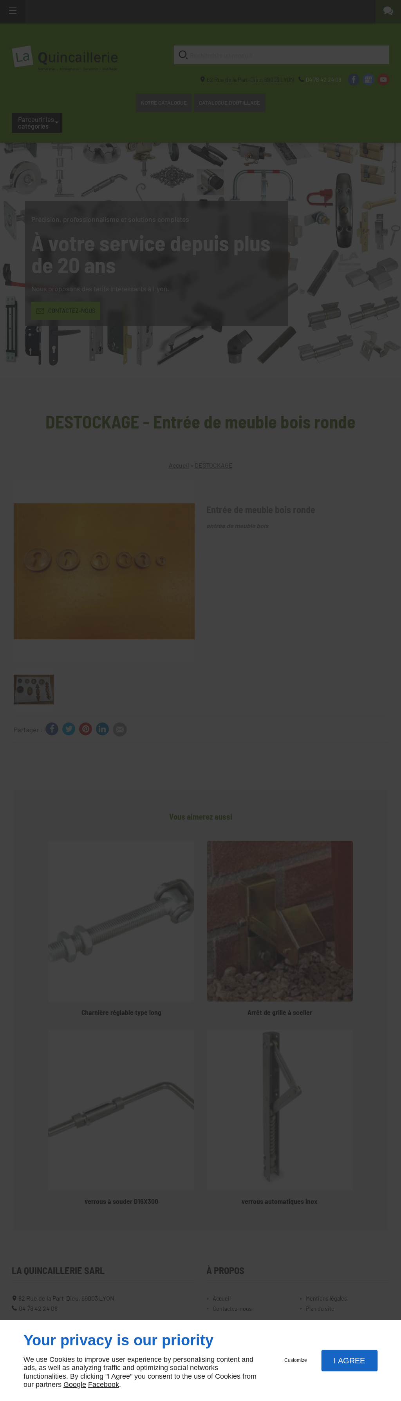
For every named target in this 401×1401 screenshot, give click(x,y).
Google (74, 1384)
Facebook (103, 1384)
